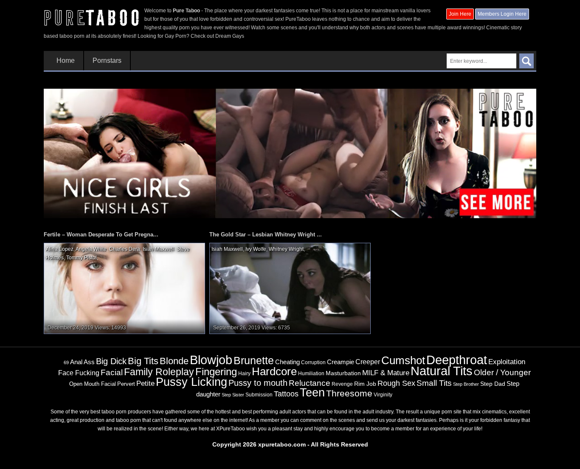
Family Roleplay (159, 372)
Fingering (216, 371)
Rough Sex (396, 383)
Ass (89, 361)
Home (65, 60)
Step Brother (466, 384)
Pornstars (107, 60)
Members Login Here (502, 14)
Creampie (340, 362)
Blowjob (211, 360)
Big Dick (111, 361)
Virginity (383, 395)
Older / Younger (502, 372)
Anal (76, 362)
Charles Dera (124, 249)
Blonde (174, 361)
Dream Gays (229, 36)
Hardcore (274, 371)
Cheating (287, 361)
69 (66, 362)
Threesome (349, 393)
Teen (312, 392)
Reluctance (309, 383)
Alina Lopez (59, 249)
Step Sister (233, 394)
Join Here (460, 14)
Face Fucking (78, 372)
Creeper (367, 361)
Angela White (91, 249)
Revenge (342, 384)
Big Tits (143, 361)
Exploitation (506, 362)
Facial (112, 372)
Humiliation (311, 373)
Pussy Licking (191, 382)
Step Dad (492, 383)
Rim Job (365, 383)
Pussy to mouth (257, 383)
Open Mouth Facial (92, 384)
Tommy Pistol (81, 258)
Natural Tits (442, 371)
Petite (145, 383)
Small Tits (434, 383)
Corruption (313, 362)
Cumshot (403, 360)
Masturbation (343, 373)
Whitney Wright (286, 249)
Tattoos (286, 394)
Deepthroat (456, 360)
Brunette (254, 360)
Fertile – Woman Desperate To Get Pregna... (101, 234)
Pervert (126, 384)
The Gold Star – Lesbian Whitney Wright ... (265, 234)
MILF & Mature (385, 372)
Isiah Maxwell (158, 249)
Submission (259, 395)
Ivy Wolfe (255, 249)
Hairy (244, 373)
